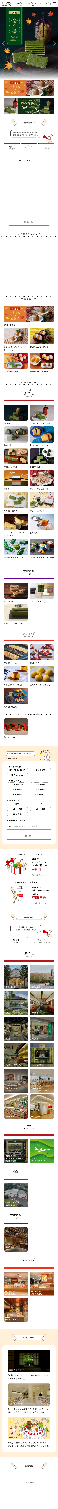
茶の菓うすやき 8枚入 (14, 602)
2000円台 (17, 789)
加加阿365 (40, 770)
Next (54, 43)
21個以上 (17, 814)
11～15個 (17, 809)
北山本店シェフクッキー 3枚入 (18, 561)
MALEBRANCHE (17, 770)
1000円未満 (17, 784)
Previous (3, 43)
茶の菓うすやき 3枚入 (14, 201)
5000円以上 (40, 794)
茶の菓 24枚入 (11, 643)
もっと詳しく (38, 874)
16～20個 (40, 809)
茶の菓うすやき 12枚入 (15, 237)
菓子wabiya (17, 775)
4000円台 (17, 794)
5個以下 (17, 804)
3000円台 (40, 789)
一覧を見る (29, 1482)
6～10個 (40, 804)
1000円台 (40, 784)
